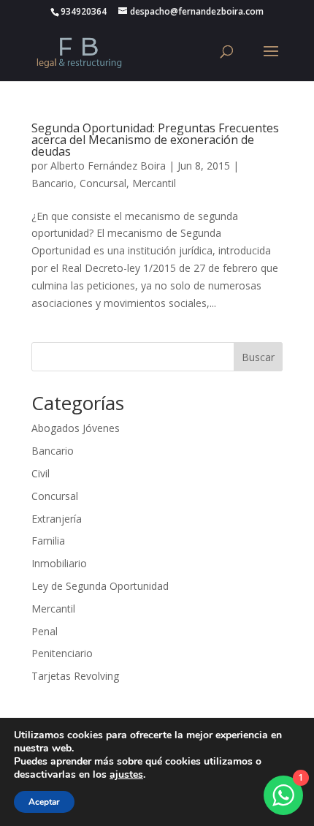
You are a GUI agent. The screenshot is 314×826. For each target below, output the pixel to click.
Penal (44, 631)
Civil (40, 473)
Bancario (52, 183)
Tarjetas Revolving (75, 676)
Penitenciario (62, 653)
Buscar (258, 357)
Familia (48, 540)
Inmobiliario (59, 563)
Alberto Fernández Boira (108, 166)
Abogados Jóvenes (75, 428)
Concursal (103, 183)
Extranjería (56, 519)
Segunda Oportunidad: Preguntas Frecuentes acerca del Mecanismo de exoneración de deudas (155, 139)
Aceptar (44, 802)
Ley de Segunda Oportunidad (100, 586)
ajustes (126, 774)
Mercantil (154, 183)
